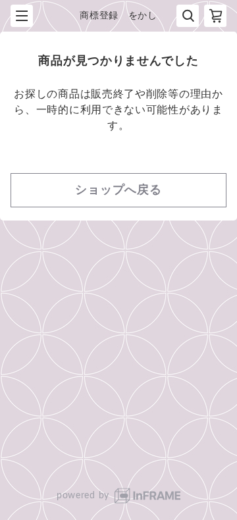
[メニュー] (22, 16)
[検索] (187, 16)
